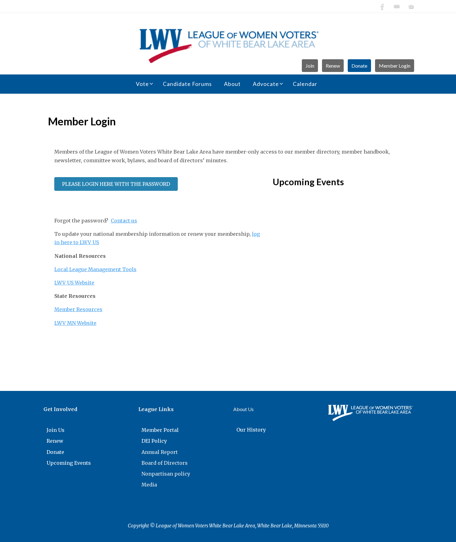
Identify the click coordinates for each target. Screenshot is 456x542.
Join (310, 66)
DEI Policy (154, 441)
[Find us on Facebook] (382, 6)
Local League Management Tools (95, 269)
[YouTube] (411, 6)
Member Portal (160, 430)
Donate (359, 66)
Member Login (394, 66)
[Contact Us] (397, 6)
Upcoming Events (69, 463)
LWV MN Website (75, 323)
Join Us (56, 430)
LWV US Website (74, 283)
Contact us (124, 220)
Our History (251, 430)
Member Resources (78, 309)
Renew (333, 66)
